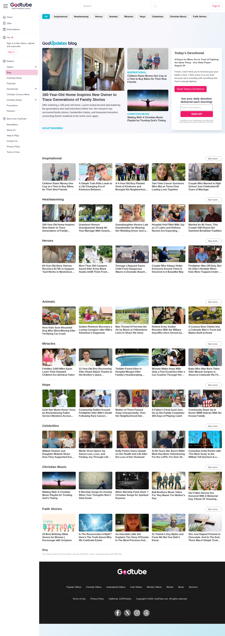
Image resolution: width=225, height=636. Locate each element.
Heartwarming (81, 16)
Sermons (193, 587)
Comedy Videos (93, 587)
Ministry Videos (154, 587)
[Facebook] (117, 612)
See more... (213, 158)
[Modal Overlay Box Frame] (197, 110)
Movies (170, 587)
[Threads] (146, 612)
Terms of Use (79, 599)
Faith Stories (199, 16)
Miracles (128, 16)
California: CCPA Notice (120, 599)
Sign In (11, 52)
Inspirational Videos (115, 587)
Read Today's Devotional (190, 89)
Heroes (99, 16)
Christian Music (178, 16)
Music (181, 587)
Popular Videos (74, 587)
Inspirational (60, 16)
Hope (142, 16)
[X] (127, 612)
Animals (113, 16)
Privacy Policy (97, 599)
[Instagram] (136, 612)
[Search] (155, 6)
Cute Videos (136, 587)
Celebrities (157, 16)
